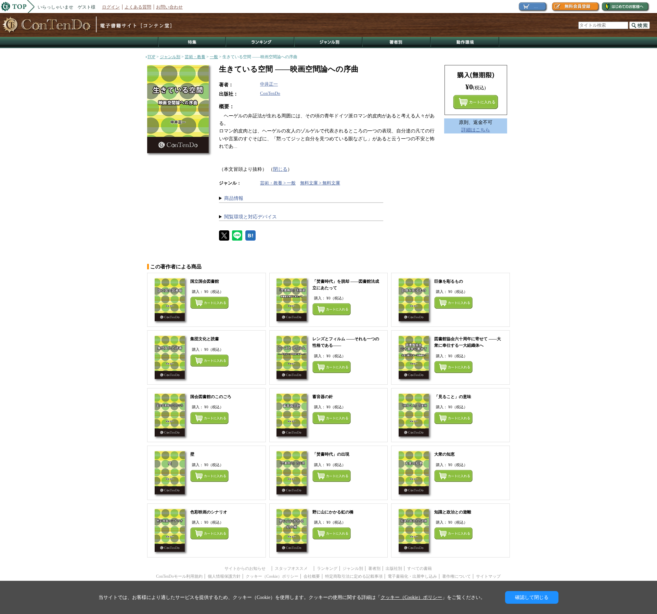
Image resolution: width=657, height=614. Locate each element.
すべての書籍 (419, 568)
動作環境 (465, 42)
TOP (151, 56)
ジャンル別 (329, 42)
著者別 (374, 568)
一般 (214, 56)
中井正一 (269, 84)
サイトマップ (488, 576)
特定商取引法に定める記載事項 (354, 576)
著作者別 (397, 42)
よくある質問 (138, 7)
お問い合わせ (169, 7)
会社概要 (312, 576)
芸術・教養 (195, 56)
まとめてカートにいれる (476, 102)
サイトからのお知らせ (247, 568)
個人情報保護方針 (224, 576)
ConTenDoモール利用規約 (179, 576)
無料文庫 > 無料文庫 (320, 183)
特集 (192, 42)
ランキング (260, 42)
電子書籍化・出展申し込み (412, 576)
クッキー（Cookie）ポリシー (272, 576)
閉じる (280, 169)
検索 (639, 25)
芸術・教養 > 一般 (278, 183)
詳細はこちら (475, 129)
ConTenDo (270, 93)
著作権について (456, 576)
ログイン (111, 7)
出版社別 (394, 568)
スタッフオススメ (293, 568)
